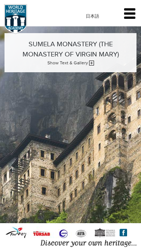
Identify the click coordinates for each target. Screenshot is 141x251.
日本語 (92, 16)
